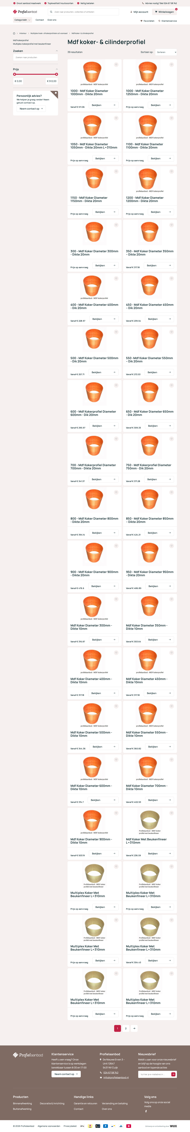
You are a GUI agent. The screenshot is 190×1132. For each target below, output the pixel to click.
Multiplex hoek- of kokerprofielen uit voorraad (49, 33)
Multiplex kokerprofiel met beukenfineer (32, 43)
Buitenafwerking (22, 1109)
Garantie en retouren (85, 1103)
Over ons (52, 19)
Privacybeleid (70, 1126)
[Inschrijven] (173, 1074)
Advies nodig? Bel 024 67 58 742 (161, 3)
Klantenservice (169, 20)
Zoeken (18, 51)
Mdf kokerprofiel (20, 40)
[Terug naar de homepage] (25, 12)
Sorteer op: (147, 52)
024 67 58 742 (110, 1072)
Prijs (16, 69)
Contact (40, 19)
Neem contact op (29, 108)
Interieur (22, 33)
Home (14, 33)
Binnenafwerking (22, 1103)
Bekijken (96, 105)
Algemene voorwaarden (49, 1126)
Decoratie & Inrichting (52, 1103)
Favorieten (149, 20)
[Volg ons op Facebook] (146, 1111)
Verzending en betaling (115, 1103)
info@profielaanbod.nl (116, 1077)
